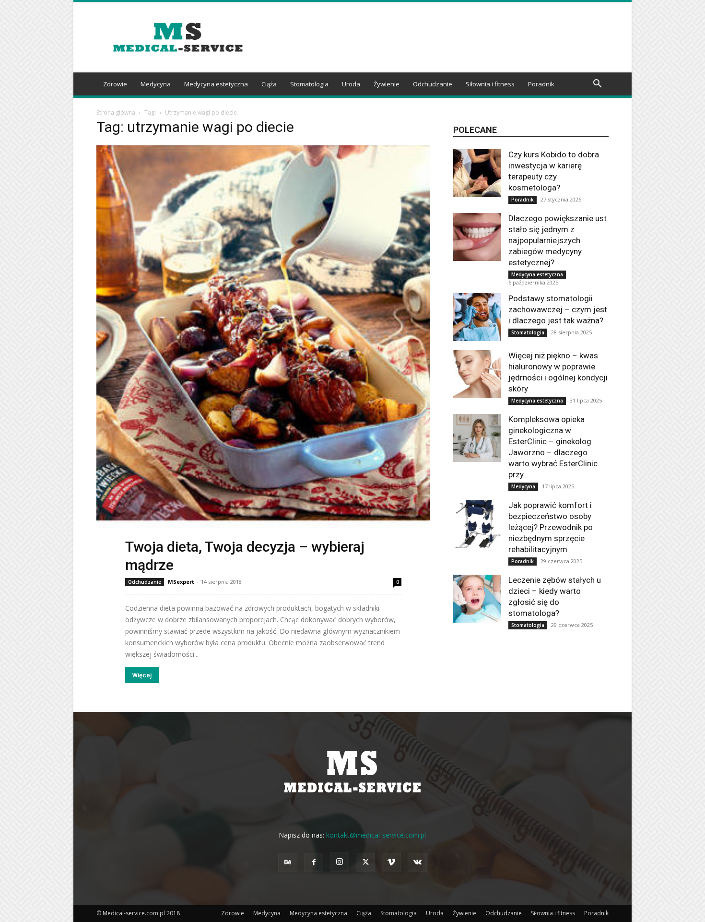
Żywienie (387, 84)
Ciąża (269, 84)
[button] (597, 84)
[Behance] (287, 862)
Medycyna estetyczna (216, 84)
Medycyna (156, 84)
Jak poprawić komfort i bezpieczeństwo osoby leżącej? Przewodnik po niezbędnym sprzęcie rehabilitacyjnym (550, 527)
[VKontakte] (417, 862)
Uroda (351, 84)
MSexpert (181, 581)
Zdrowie (115, 84)
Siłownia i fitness (490, 84)
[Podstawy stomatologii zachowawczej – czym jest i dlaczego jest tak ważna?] (477, 317)
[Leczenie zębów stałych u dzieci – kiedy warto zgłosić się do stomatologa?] (477, 599)
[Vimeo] (391, 862)
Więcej (142, 675)
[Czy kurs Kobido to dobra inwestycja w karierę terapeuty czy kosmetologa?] (477, 173)
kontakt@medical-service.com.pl (376, 834)
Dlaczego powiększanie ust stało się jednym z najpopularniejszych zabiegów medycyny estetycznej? (557, 240)
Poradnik (541, 84)
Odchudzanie (432, 84)
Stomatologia (309, 84)
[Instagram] (339, 862)
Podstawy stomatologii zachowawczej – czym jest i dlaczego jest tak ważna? (557, 309)
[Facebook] (313, 862)
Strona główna (115, 112)
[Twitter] (365, 862)
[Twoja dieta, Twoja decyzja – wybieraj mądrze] (263, 359)
